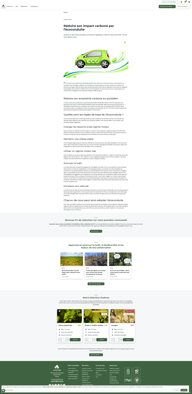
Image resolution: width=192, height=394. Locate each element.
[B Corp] (128, 371)
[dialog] (95, 388)
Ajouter (75, 339)
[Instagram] (53, 385)
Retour (66, 12)
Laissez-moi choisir (8, 390)
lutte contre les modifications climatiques (78, 102)
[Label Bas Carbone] (128, 380)
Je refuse (176, 390)
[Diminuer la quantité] (60, 339)
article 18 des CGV (126, 349)
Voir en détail (69, 316)
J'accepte (184, 390)
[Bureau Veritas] (137, 380)
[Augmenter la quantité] (67, 339)
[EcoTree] (3, 6)
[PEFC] (137, 371)
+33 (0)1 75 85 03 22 (57, 379)
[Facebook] (50, 385)
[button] (170, 2)
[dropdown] (181, 2)
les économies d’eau (116, 104)
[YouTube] (61, 385)
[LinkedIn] (58, 385)
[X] (56, 385)
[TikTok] (64, 385)
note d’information (96, 350)
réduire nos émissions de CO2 (99, 108)
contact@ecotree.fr (57, 381)
